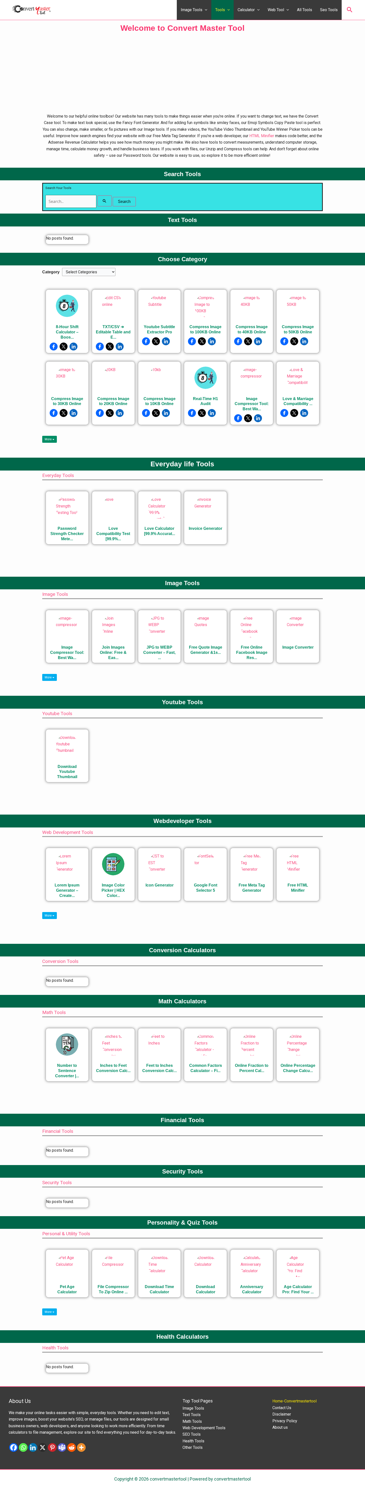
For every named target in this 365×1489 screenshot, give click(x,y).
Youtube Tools (57, 713)
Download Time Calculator (159, 1289)
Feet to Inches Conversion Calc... (159, 1068)
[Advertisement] (182, 73)
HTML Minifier (261, 135)
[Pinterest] (52, 1447)
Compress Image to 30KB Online (67, 401)
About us (280, 1427)
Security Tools (57, 1182)
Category (51, 272)
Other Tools (192, 1447)
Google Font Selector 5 (205, 887)
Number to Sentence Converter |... (67, 1070)
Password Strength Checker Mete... (67, 533)
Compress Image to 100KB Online (205, 329)
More (48, 439)
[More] (81, 1447)
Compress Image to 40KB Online (252, 329)
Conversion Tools (60, 961)
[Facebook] (13, 1447)
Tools (220, 9)
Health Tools (55, 1348)
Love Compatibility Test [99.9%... (113, 533)
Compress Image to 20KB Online (113, 401)
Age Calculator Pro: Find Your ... (298, 1289)
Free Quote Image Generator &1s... (205, 650)
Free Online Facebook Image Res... (251, 652)
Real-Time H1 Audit (205, 401)
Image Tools (191, 9)
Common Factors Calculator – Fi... (205, 1068)
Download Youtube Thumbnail (67, 771)
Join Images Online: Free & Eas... (113, 652)
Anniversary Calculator (251, 1289)
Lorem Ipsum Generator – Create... (67, 890)
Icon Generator (160, 885)
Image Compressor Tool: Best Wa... (252, 404)
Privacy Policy (284, 1421)
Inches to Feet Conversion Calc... (113, 1068)
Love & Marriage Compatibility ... (298, 401)
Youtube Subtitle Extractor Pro (159, 329)
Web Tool (276, 9)
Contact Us (281, 1407)
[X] (42, 1447)
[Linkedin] (33, 1447)
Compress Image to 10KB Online (160, 401)
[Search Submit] (104, 200)
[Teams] (62, 1447)
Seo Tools (329, 9)
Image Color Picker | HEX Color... (113, 890)
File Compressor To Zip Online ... (113, 1289)
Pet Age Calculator (67, 1289)
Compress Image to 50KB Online (298, 329)
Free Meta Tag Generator (252, 887)
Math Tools (54, 1012)
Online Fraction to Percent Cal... (251, 1068)
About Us (20, 1401)
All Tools (304, 9)
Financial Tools (57, 1131)
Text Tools (191, 1414)
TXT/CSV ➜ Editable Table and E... (113, 332)
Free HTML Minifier (298, 887)
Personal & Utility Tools (66, 1233)
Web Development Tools (67, 832)
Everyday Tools (58, 475)
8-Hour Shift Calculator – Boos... (67, 332)
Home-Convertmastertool (294, 1401)
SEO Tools (191, 1434)
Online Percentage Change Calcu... (298, 1068)
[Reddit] (71, 1447)
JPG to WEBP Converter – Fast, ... (159, 652)
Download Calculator (205, 1289)
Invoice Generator (205, 528)
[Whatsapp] (23, 1447)
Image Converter (298, 647)
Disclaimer (281, 1414)
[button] (204, 10)
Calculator (246, 9)
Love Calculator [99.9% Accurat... (159, 531)
